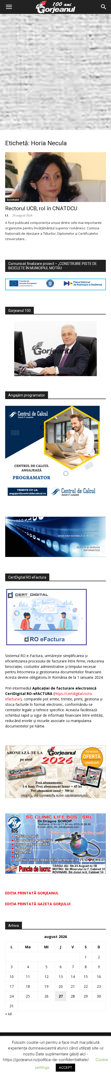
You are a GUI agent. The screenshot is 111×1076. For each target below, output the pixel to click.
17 (12, 986)
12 (46, 976)
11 (28, 976)
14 (73, 976)
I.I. (7, 215)
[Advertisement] (55, 72)
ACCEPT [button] (65, 1067)
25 (28, 996)
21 (73, 986)
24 (12, 996)
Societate (13, 199)
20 (61, 986)
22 (86, 986)
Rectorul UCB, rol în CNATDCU (41, 208)
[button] (9, 7)
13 (61, 976)
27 (61, 996)
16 (99, 976)
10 (12, 976)
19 (46, 986)
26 (46, 996)
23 (99, 986)
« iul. (8, 1013)
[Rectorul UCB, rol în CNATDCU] (55, 177)
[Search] (104, 7)
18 (28, 986)
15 (86, 976)
